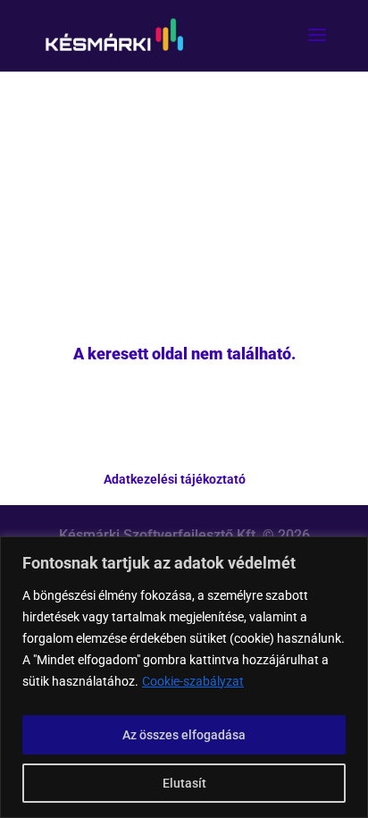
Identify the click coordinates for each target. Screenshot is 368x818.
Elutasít (184, 783)
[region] (184, 677)
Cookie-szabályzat (193, 681)
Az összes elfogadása (184, 735)
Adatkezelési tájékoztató (175, 479)
